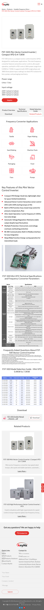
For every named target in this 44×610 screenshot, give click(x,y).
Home (4, 553)
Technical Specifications (22, 110)
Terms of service (26, 605)
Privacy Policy (36, 605)
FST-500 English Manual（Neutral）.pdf (15, 418)
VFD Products (6, 556)
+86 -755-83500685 (25, 553)
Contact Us (23, 533)
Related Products (35, 114)
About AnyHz (6, 561)
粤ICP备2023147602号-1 (11, 604)
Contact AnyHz (7, 564)
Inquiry (9, 100)
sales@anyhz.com (26, 556)
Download (8, 114)
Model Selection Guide (35, 110)
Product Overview (8, 110)
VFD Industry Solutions (10, 558)
